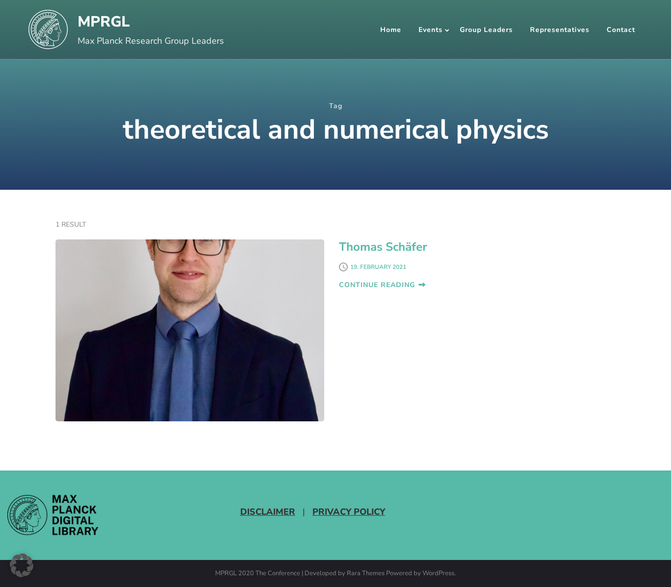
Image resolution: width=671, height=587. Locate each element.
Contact (621, 29)
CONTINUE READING (377, 285)
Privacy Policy (348, 512)
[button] (21, 565)
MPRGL (104, 22)
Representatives (559, 29)
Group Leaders (486, 29)
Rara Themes (366, 574)
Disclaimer (267, 512)
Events (431, 29)
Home (390, 29)
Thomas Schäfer (383, 247)
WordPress (438, 574)
